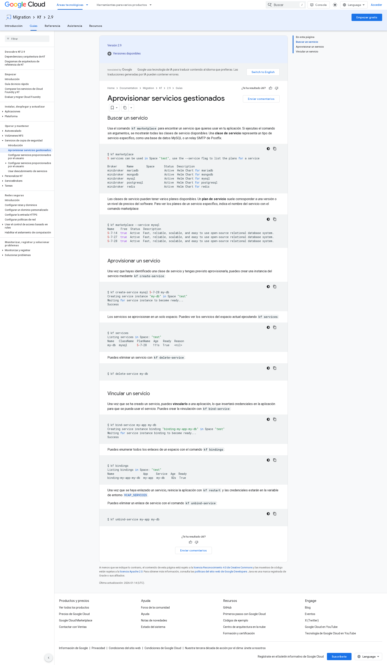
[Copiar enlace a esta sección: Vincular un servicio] (154, 393)
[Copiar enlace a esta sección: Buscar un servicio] (152, 118)
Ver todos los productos (74, 607)
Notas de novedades (154, 620)
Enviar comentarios (261, 99)
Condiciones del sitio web (125, 648)
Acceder (376, 4)
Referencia (52, 26)
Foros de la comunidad (155, 607)
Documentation (129, 88)
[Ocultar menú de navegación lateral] (49, 658)
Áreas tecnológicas (70, 5)
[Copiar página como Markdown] (125, 107)
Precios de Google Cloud (74, 614)
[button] (26, 111)
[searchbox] (27, 38)
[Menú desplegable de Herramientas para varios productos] (152, 5)
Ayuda (145, 614)
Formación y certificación (239, 633)
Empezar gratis (366, 17)
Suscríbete (339, 656)
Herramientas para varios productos (122, 5)
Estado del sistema (153, 626)
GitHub (227, 607)
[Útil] (270, 88)
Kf (39, 17)
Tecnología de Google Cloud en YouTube (330, 633)
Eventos (310, 614)
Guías (33, 26)
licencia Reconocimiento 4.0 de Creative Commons (223, 567)
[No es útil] (277, 88)
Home (110, 88)
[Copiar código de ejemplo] (275, 148)
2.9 (50, 17)
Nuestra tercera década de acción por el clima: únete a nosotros (225, 648)
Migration (22, 17)
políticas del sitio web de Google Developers (221, 571)
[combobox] (286, 4)
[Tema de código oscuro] (268, 148)
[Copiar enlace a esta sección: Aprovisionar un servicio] (164, 261)
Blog (308, 607)
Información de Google (73, 648)
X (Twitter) (312, 620)
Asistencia (74, 26)
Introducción (13, 26)
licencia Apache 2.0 (131, 571)
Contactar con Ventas (73, 626)
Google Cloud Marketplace (75, 620)
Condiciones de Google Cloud (163, 648)
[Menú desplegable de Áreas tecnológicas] (88, 5)
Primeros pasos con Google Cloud (244, 614)
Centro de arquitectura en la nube (244, 626)
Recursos (95, 26)
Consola (321, 5)
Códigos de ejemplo (235, 620)
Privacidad (98, 648)
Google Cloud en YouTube (321, 626)
